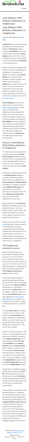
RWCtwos (16, 430)
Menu (25, 8)
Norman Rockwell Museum (10, 107)
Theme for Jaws (9, 98)
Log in (20, 432)
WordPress (16, 432)
